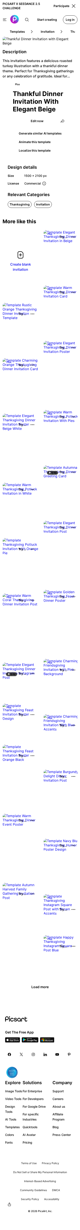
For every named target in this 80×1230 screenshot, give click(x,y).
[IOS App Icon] (12, 1041)
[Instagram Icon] (33, 1054)
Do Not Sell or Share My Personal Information (40, 1172)
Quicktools (30, 1127)
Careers (58, 1099)
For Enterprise (32, 1091)
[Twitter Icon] (21, 1054)
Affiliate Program (58, 1116)
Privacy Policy (50, 1163)
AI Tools (10, 1119)
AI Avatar (29, 1135)
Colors (9, 1135)
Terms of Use (29, 1163)
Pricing (27, 1142)
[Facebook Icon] (9, 1054)
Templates (12, 1127)
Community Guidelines (33, 1190)
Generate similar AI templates (40, 133)
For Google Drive (34, 1106)
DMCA (56, 1190)
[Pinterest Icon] (69, 1054)
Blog (55, 1127)
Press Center (61, 1135)
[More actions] (73, 237)
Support (58, 1091)
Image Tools (13, 1091)
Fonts (9, 1142)
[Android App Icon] (30, 1041)
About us (58, 1106)
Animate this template (35, 142)
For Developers (33, 1099)
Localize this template (35, 150)
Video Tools (13, 1099)
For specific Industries (31, 1116)
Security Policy (30, 1199)
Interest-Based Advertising (40, 1181)
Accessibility (51, 1199)
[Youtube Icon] (57, 1054)
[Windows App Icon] (47, 1041)
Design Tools (10, 1109)
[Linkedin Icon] (45, 1054)
